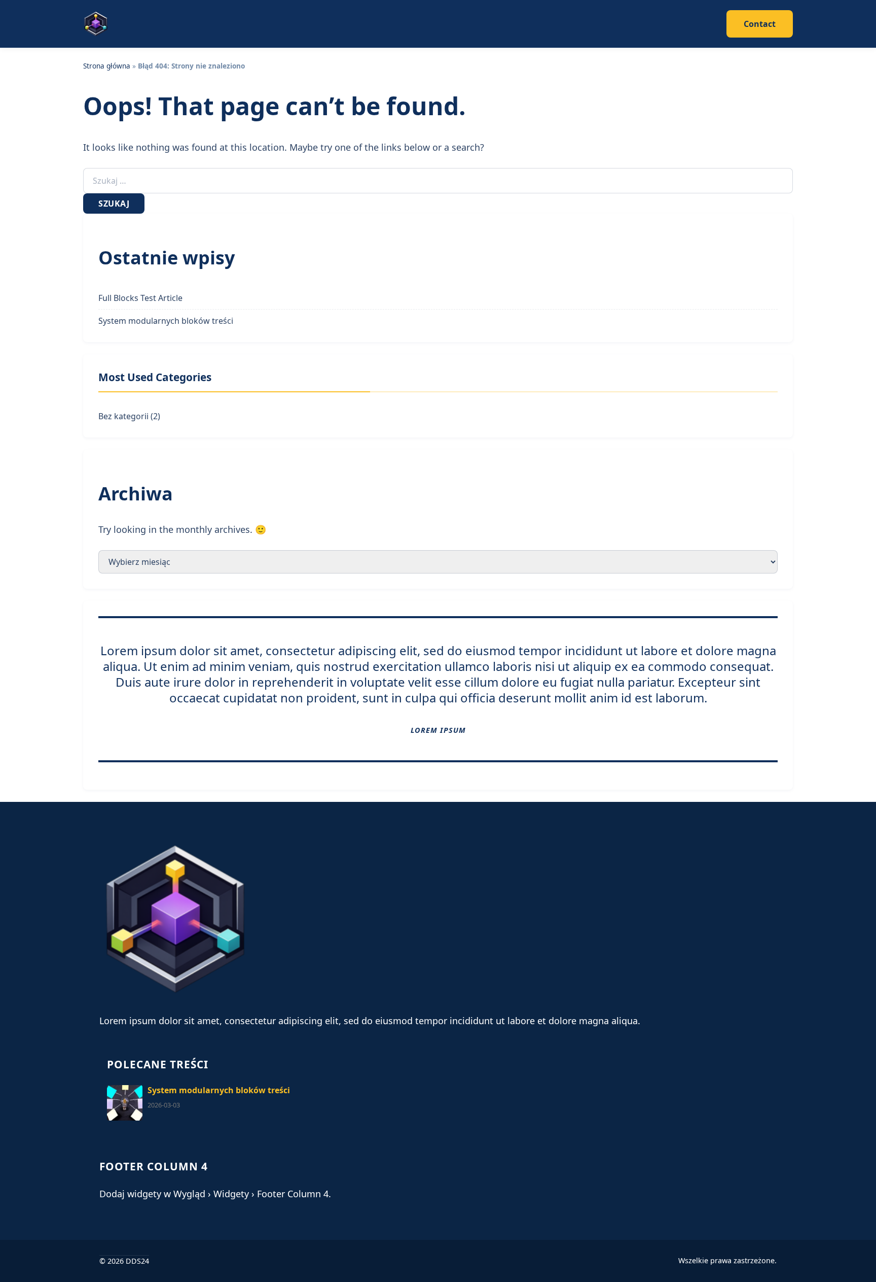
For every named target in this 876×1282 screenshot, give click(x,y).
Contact (760, 23)
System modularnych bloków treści (165, 320)
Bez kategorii (123, 416)
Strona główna (106, 66)
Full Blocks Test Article (140, 297)
